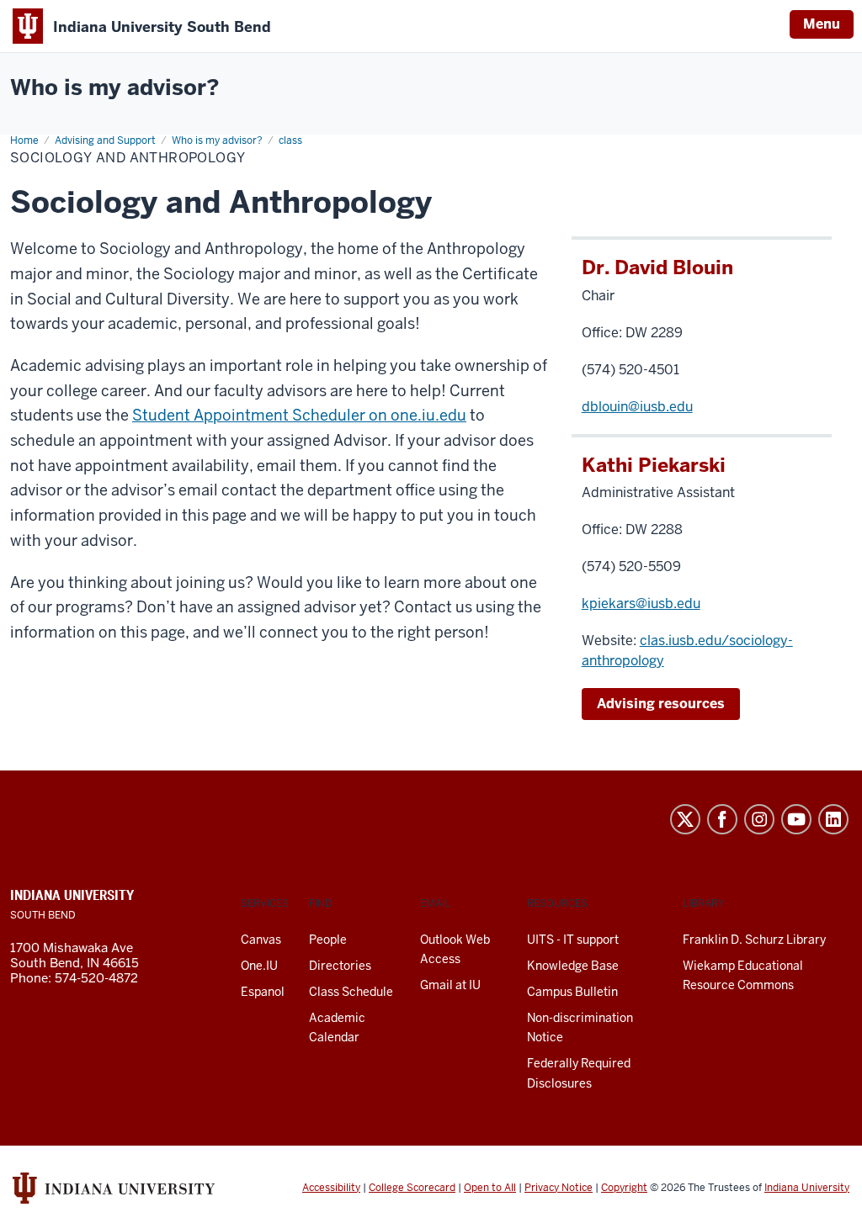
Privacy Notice (558, 1187)
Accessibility (331, 1187)
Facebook (722, 819)
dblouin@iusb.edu (637, 407)
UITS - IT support (573, 939)
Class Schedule (351, 991)
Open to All (490, 1187)
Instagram (759, 819)
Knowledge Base (573, 965)
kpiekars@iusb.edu (641, 603)
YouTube (796, 819)
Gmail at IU (450, 985)
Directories (340, 965)
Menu (821, 24)
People (328, 939)
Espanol (263, 991)
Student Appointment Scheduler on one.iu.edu (299, 415)
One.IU (259, 965)
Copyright (624, 1187)
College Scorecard (412, 1187)
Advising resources (661, 703)
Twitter (685, 819)
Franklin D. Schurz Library (754, 939)
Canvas (261, 939)
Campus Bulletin (572, 991)
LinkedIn (833, 819)
